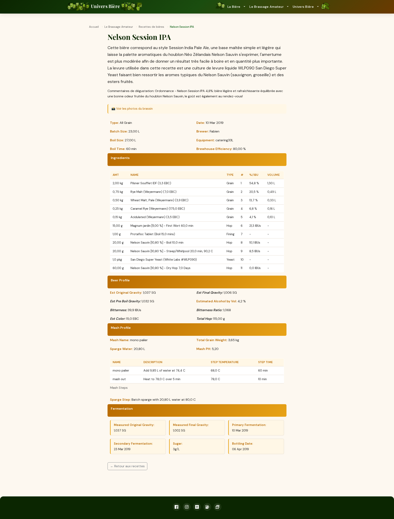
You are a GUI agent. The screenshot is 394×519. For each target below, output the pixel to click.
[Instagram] (187, 507)
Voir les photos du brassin (134, 109)
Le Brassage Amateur (118, 27)
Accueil (94, 27)
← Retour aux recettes (127, 466)
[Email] (197, 507)
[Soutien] (217, 507)
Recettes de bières (151, 27)
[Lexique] (207, 507)
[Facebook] (176, 507)
